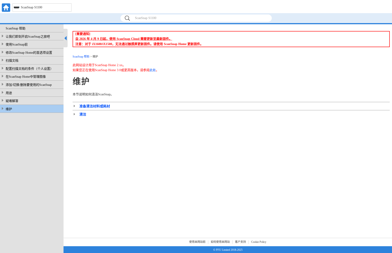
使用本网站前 (197, 241)
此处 (152, 70)
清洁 (82, 114)
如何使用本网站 (220, 241)
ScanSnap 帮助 (15, 28)
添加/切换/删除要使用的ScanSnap (29, 85)
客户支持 (240, 241)
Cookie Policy (258, 241)
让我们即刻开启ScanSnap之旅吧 (28, 36)
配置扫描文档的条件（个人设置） (29, 68)
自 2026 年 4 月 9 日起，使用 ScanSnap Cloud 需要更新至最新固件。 (123, 39)
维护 (9, 109)
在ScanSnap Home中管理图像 (26, 76)
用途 (9, 93)
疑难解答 (12, 101)
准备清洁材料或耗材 (94, 106)
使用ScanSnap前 (17, 44)
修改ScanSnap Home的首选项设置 (29, 52)
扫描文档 (12, 60)
